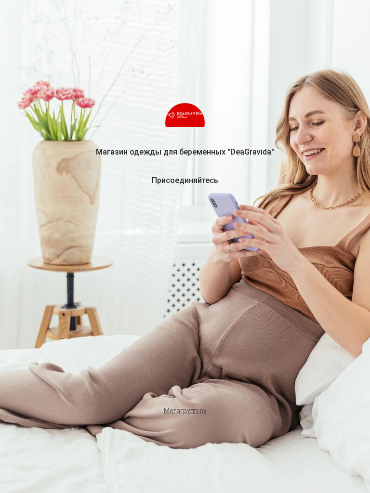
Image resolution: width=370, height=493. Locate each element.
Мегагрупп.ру (185, 411)
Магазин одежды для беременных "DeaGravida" (185, 151)
